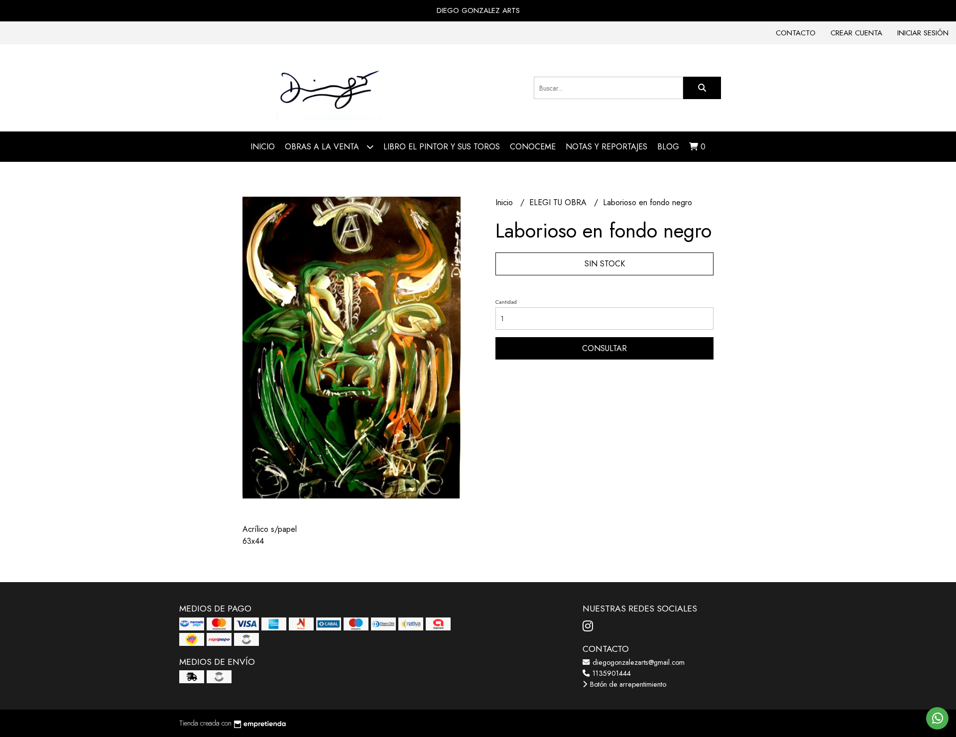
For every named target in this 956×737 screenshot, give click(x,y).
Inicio (262, 146)
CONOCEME (533, 146)
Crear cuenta (856, 32)
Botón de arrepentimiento (627, 684)
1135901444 (611, 673)
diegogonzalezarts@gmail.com (638, 662)
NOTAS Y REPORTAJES (606, 146)
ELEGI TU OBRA (559, 202)
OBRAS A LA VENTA (323, 146)
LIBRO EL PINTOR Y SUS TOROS (441, 146)
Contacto (796, 32)
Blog (668, 146)
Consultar (604, 348)
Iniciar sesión (923, 32)
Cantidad (506, 302)
